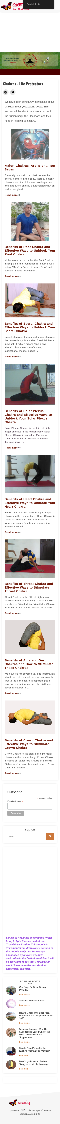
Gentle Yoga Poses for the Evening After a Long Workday (34, 1049)
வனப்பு (21, 4)
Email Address (15, 801)
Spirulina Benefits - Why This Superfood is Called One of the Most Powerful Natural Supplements (34, 1033)
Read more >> (24, 995)
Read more (11, 195)
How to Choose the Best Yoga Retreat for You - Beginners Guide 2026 (36, 1015)
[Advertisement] (30, 32)
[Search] (50, 836)
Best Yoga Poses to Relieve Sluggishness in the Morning (33, 1062)
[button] (30, 72)
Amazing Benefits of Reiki (32, 1000)
